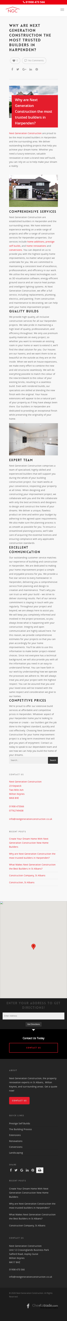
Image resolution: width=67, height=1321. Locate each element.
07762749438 (16, 810)
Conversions (15, 1146)
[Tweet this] (18, 68)
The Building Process (20, 1129)
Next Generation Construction (25, 133)
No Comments (36, 60)
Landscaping (16, 1152)
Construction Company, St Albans (27, 875)
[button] (33, 946)
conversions (15, 249)
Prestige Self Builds (19, 1123)
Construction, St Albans (21, 882)
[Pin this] (37, 68)
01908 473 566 (17, 1269)
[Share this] (12, 68)
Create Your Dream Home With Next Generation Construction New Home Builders (28, 842)
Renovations (15, 1141)
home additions (35, 241)
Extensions (15, 1135)
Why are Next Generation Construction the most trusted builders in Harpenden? (33, 111)
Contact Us (33, 1047)
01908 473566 (16, 806)
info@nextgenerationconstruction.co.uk (30, 818)
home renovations (36, 245)
